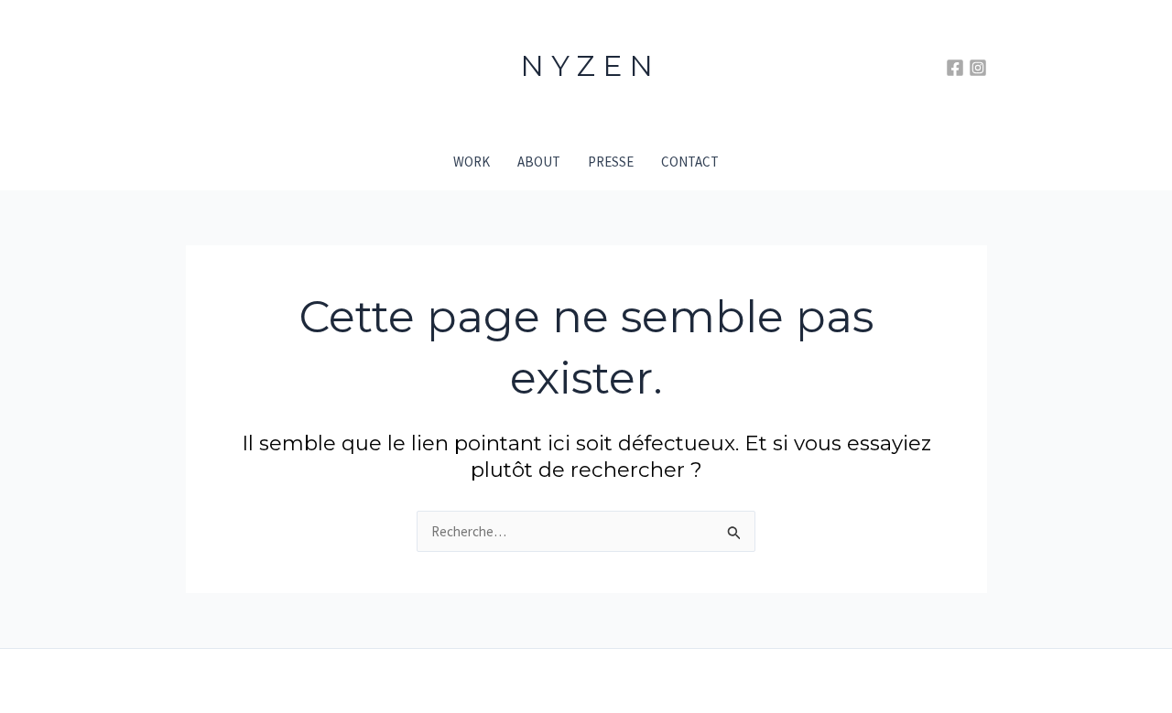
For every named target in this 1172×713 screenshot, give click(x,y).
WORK (471, 161)
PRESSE (611, 161)
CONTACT (690, 161)
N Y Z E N (586, 66)
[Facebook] (955, 68)
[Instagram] (978, 68)
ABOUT (538, 161)
